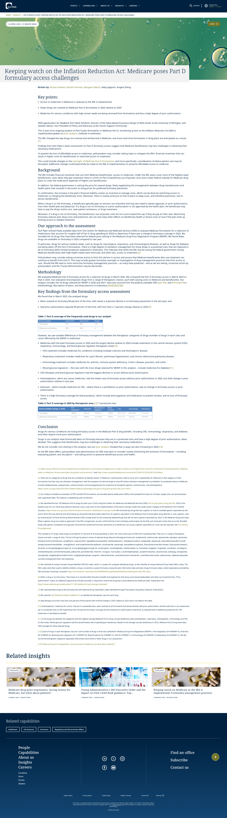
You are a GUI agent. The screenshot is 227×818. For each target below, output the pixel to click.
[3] (108, 285)
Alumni (21, 783)
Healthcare (12, 729)
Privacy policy (87, 795)
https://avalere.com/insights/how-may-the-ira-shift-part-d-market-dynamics (148, 469)
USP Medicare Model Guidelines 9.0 (66, 595)
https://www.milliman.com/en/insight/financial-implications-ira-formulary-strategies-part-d (78, 469)
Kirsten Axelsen (58, 87)
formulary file (179, 282)
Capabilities (89, 6)
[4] (111, 285)
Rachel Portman (75, 87)
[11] (171, 367)
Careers (133, 6)
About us (105, 6)
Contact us (180, 767)
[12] (96, 403)
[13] (161, 446)
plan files (162, 282)
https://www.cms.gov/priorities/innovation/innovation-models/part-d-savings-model (81, 510)
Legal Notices (116, 804)
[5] (114, 285)
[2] (139, 252)
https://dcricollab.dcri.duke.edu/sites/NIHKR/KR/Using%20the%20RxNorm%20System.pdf (104, 571)
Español (218, 6)
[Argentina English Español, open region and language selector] (206, 5)
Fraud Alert (145, 795)
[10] (115, 345)
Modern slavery (126, 795)
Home (8, 15)
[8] (121, 285)
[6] (116, 285)
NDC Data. (146, 571)
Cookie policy (106, 795)
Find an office (182, 752)
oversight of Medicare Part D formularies (93, 161)
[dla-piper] (12, 5)
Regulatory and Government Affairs (69, 729)
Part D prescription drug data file (161, 503)
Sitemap (158, 795)
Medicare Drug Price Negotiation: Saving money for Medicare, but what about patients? (78, 644)
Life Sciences (29, 729)
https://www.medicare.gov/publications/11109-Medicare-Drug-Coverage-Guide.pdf (72, 584)
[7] (119, 285)
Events (21, 780)
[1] (39, 141)
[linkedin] (104, 758)
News (20, 776)
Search (196, 6)
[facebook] (104, 767)
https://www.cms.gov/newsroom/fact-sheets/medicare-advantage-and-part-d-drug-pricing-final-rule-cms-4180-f (84, 488)
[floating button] (215, 757)
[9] (149, 306)
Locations (22, 773)
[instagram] (122, 758)
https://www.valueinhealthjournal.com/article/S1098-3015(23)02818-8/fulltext (130, 472)
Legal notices (68, 795)
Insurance (44, 729)
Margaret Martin (92, 87)
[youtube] (113, 767)
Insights (119, 6)
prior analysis (70, 133)
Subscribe (179, 759)
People (74, 6)
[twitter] (113, 758)
